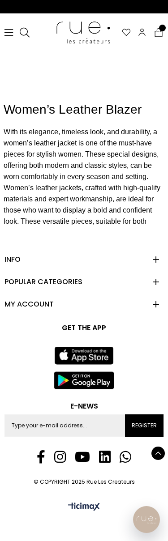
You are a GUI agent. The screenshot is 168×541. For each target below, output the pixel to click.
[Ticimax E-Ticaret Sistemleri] (84, 507)
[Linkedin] (105, 457)
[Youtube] (82, 457)
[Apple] (84, 356)
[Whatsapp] (125, 457)
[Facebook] (41, 457)
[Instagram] (60, 457)
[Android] (84, 380)
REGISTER (144, 425)
